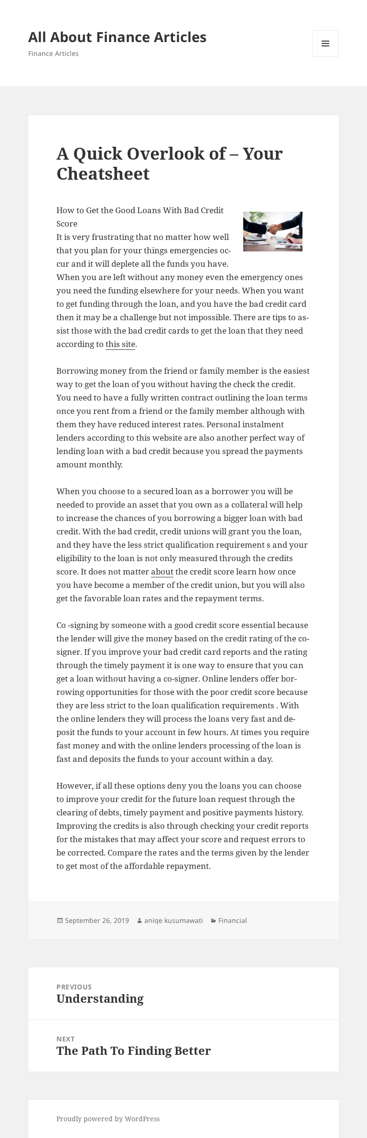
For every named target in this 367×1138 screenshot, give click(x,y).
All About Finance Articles (117, 36)
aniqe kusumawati (173, 920)
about (162, 571)
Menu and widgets (326, 56)
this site (120, 343)
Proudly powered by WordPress (108, 1118)
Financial (232, 920)
